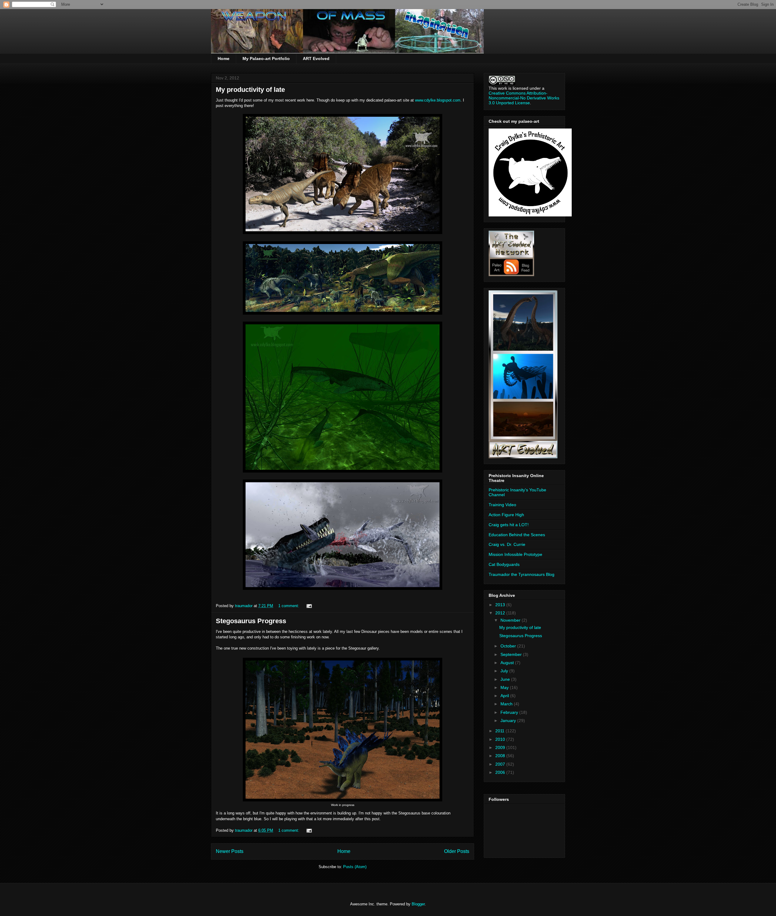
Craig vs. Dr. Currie (507, 544)
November (511, 620)
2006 (500, 772)
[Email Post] (308, 605)
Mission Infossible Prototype (515, 554)
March (507, 703)
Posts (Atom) (354, 866)
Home (223, 58)
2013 (500, 604)
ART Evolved (316, 58)
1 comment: (289, 605)
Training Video (502, 504)
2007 (500, 764)
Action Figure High (506, 514)
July (504, 670)
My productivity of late (250, 89)
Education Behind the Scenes (517, 534)
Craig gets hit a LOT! (509, 524)
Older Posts (456, 851)
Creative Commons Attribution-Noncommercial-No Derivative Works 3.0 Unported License (524, 98)
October (508, 646)
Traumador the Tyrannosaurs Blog (521, 574)
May (505, 687)
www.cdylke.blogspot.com (437, 100)
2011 (500, 730)
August (507, 662)
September (511, 654)
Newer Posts (229, 851)
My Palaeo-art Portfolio (266, 58)
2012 (500, 612)
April (505, 695)
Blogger (418, 904)
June (505, 679)
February (509, 712)
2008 (500, 755)
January (508, 720)
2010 (500, 739)
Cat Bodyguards (504, 564)
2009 (500, 747)
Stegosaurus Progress (251, 621)
